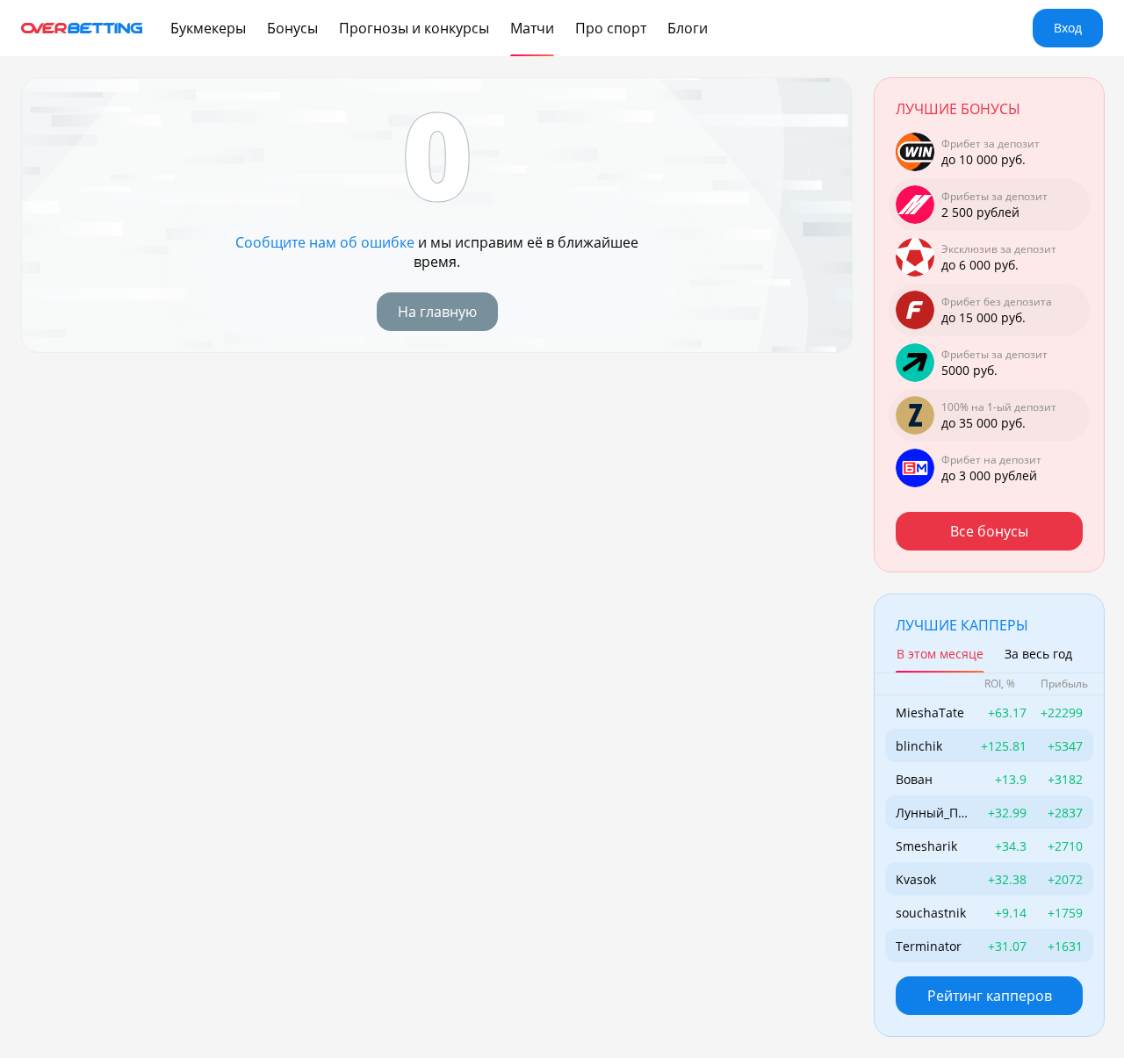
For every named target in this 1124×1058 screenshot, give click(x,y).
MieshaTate (930, 712)
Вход (1068, 27)
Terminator (929, 946)
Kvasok (916, 879)
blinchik (919, 746)
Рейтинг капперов (989, 995)
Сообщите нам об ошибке (324, 242)
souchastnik (931, 912)
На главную (437, 311)
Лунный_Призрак (931, 812)
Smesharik (926, 846)
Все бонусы (989, 531)
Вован (914, 779)
